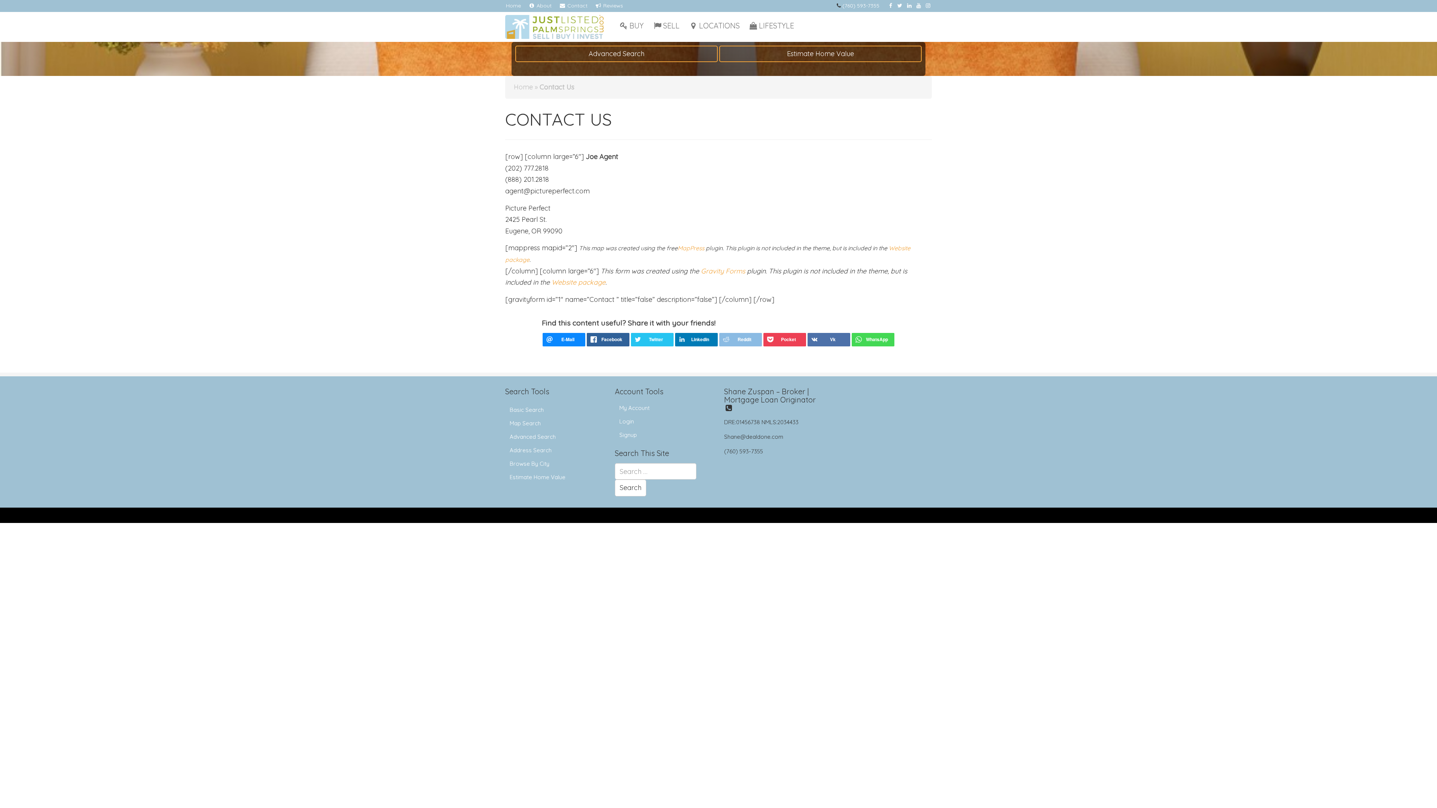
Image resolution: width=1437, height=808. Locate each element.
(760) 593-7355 (860, 5)
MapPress (691, 248)
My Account (634, 407)
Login (626, 421)
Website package (578, 282)
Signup (628, 434)
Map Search (525, 423)
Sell (671, 25)
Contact (577, 5)
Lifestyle (776, 25)
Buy (636, 25)
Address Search (531, 450)
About (543, 5)
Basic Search (527, 409)
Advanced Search (616, 53)
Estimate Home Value (820, 53)
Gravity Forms (723, 271)
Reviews (612, 5)
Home (513, 5)
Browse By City (529, 463)
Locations (719, 25)
